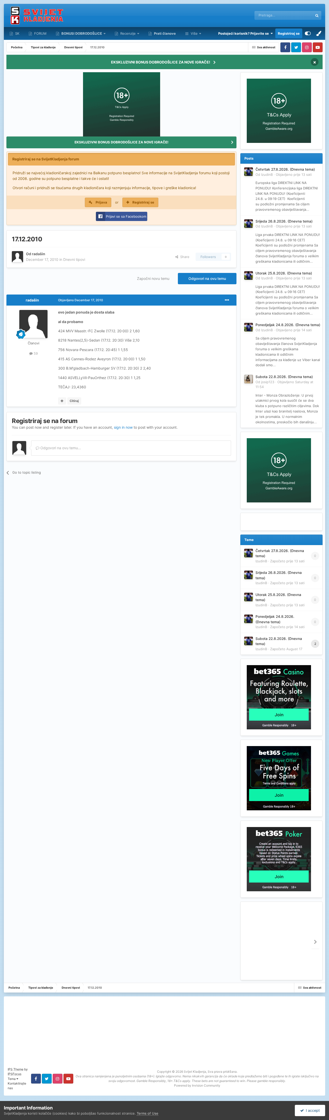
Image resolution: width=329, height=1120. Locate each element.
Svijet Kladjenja (195, 1071)
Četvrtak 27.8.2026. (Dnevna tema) (285, 169)
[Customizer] (307, 33)
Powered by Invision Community (197, 1085)
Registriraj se (289, 33)
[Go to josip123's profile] (248, 379)
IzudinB (267, 174)
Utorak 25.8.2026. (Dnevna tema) (283, 273)
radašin (38, 254)
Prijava (101, 202)
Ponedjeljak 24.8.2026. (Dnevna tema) (287, 325)
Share (183, 257)
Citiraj (74, 401)
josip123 (267, 382)
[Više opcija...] (227, 300)
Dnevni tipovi (74, 259)
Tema (12, 1079)
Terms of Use (147, 1113)
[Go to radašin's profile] (17, 256)
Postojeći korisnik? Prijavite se (244, 33)
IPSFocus (14, 1074)
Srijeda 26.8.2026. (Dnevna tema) (284, 221)
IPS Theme (15, 1069)
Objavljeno (294, 174)
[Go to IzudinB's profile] (248, 171)
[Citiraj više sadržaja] (62, 401)
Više (194, 33)
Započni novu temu (153, 278)
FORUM (40, 33)
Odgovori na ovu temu (207, 278)
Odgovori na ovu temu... (60, 448)
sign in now (123, 427)
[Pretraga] (317, 15)
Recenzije (128, 33)
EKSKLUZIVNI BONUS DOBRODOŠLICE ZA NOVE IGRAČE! (160, 62)
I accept (312, 1110)
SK (16, 33)
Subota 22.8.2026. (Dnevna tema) (284, 377)
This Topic (298, 15)
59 (35, 353)
